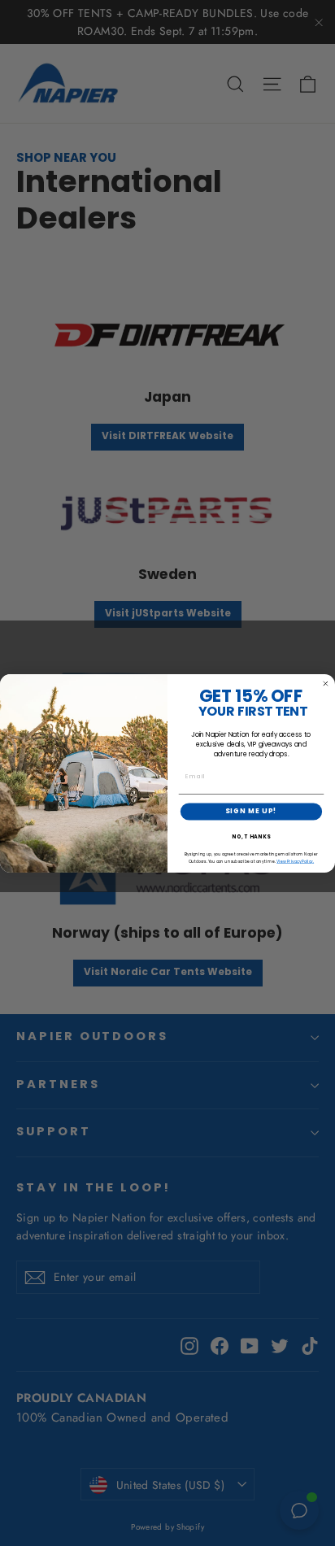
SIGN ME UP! (251, 811)
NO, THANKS (251, 837)
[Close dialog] (325, 683)
